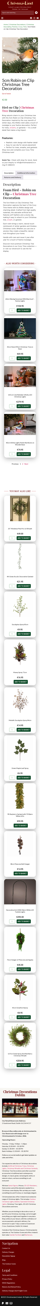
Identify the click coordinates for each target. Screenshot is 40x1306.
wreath (9, 220)
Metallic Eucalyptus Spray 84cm (20, 720)
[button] (2, 18)
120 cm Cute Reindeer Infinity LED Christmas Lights (20, 396)
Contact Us (6, 1248)
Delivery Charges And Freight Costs (14, 1291)
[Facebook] (31, 18)
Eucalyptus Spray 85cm (20, 624)
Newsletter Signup (8, 1256)
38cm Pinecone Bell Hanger (20, 864)
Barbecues (28, 1235)
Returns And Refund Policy (11, 1287)
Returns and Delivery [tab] (12, 177)
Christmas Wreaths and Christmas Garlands (22, 1168)
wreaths (13, 128)
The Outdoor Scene (9, 1264)
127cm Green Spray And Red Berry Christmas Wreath (20, 1055)
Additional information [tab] (26, 173)
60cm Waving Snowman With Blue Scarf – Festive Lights (20, 300)
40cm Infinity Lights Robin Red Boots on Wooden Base (20, 444)
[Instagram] (34, 18)
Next (26, 464)
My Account (24, 9)
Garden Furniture (16, 1235)
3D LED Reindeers (30, 1185)
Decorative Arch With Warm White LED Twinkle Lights (20, 911)
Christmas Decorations (17, 24)
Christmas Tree (24, 194)
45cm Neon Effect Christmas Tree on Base (20, 348)
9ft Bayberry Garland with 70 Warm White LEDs (20, 815)
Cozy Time (23, 27)
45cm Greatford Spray (20, 1008)
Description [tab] (9, 173)
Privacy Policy (7, 1279)
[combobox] (17, 13)
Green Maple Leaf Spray (20, 768)
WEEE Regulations (8, 1283)
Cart (19, 9)
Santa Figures (13, 1185)
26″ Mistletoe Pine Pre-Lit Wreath (20, 529)
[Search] (36, 13)
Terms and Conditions (9, 1275)
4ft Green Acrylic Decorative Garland (20, 576)
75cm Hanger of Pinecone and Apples (20, 960)
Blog (3, 1260)
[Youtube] (37, 18)
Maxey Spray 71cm (20, 672)
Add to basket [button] (24, 310)
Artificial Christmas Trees (17, 1166)
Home (6, 24)
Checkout (14, 9)
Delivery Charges (8, 1252)
